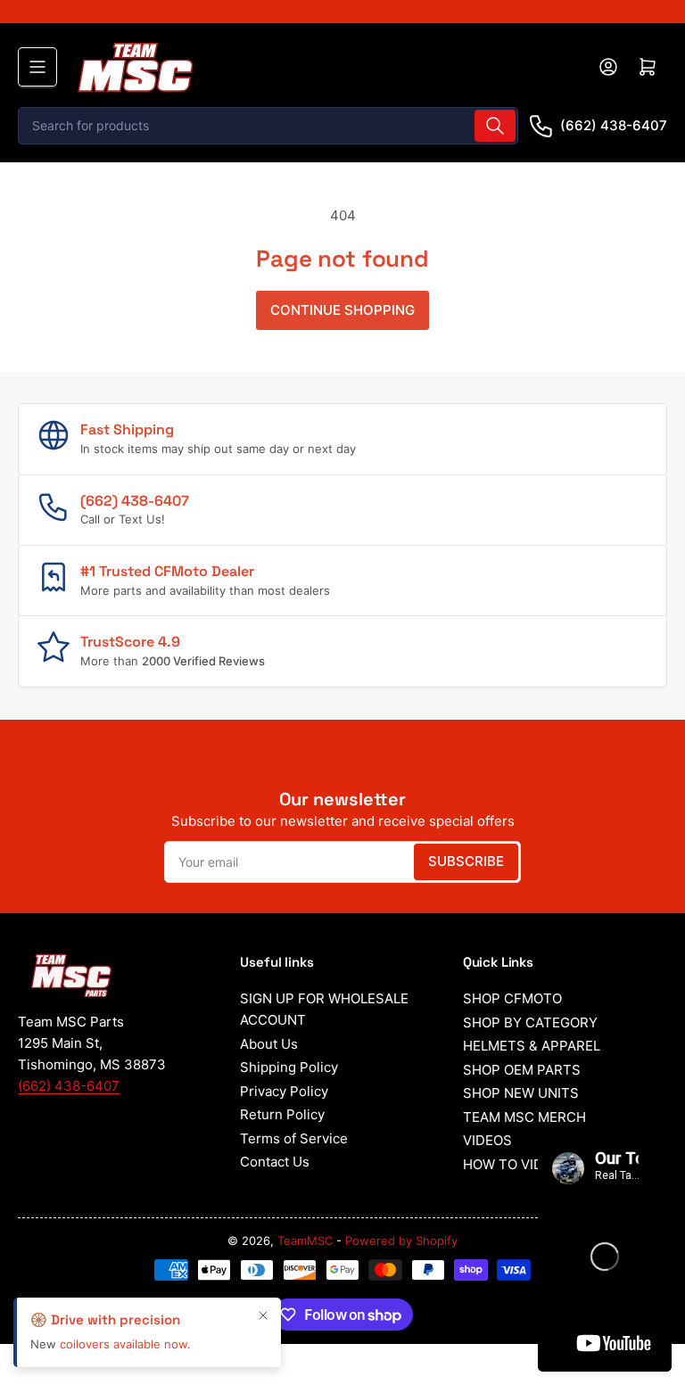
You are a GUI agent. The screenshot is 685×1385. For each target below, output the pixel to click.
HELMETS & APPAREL (531, 1045)
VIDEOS (487, 1140)
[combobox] (268, 125)
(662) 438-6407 (613, 125)
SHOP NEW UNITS (521, 1092)
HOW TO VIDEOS (516, 1164)
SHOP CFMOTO (512, 998)
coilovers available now (123, 1362)
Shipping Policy (289, 1067)
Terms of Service (294, 1138)
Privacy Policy (284, 1091)
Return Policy (282, 1114)
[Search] (495, 126)
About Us (269, 1043)
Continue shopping (342, 309)
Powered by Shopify (401, 1240)
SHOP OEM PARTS (522, 1069)
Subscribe (466, 861)
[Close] (263, 1332)
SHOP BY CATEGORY (530, 1022)
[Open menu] (37, 67)
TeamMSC (305, 1240)
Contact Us (274, 1161)
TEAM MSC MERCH (524, 1117)
